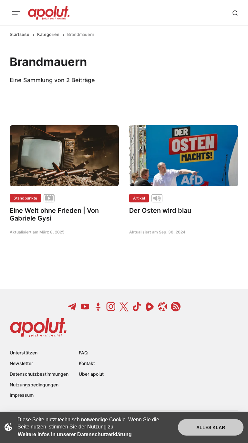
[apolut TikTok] (137, 306)
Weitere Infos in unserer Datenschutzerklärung (75, 434)
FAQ (83, 352)
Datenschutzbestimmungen (39, 374)
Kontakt (87, 363)
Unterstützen (23, 352)
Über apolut (91, 374)
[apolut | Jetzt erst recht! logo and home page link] (49, 13)
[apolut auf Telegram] (72, 306)
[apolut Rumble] (150, 306)
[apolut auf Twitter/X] (124, 306)
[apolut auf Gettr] (98, 306)
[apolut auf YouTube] (85, 306)
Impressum (22, 395)
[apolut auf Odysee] (163, 306)
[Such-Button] (235, 13)
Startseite (19, 34)
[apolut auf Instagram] (111, 306)
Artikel (139, 198)
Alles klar (210, 427)
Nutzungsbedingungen (34, 384)
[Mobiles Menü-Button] (16, 12)
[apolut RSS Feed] (176, 306)
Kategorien (48, 34)
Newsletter (21, 363)
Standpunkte (25, 198)
